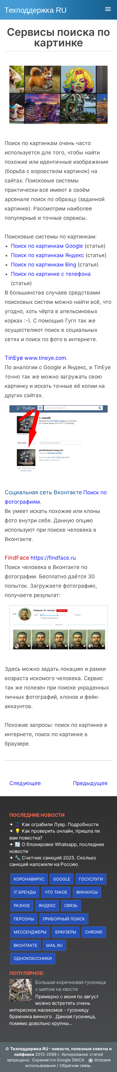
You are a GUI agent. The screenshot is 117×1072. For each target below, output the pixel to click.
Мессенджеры (30, 931)
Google (61, 879)
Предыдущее (90, 783)
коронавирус (29, 879)
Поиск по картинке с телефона (51, 274)
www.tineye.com (45, 358)
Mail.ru (54, 945)
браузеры (65, 931)
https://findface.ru (53, 558)
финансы (87, 892)
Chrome (94, 931)
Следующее (25, 783)
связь (71, 905)
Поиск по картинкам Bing (43, 264)
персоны (24, 918)
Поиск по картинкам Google (47, 246)
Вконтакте (25, 945)
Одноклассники (33, 958)
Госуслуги (91, 879)
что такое (56, 892)
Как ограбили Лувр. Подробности (60, 824)
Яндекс (47, 905)
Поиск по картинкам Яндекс (47, 255)
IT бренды (25, 892)
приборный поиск (64, 918)
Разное (22, 905)
